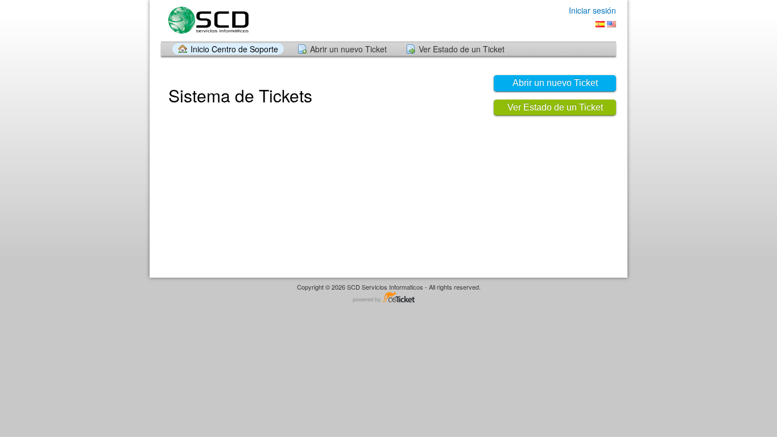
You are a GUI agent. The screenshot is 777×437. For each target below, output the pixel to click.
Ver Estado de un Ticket (462, 49)
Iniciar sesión (592, 10)
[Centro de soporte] (207, 20)
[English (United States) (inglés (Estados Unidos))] (611, 24)
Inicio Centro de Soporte (234, 49)
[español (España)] (600, 24)
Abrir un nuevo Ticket (348, 49)
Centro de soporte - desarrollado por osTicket (388, 297)
